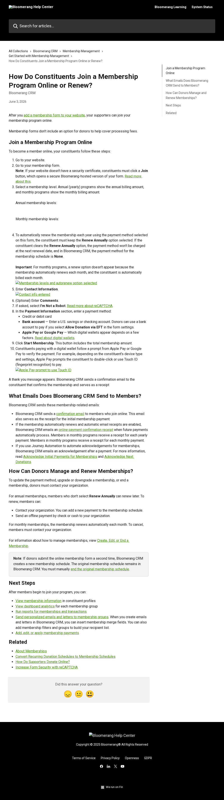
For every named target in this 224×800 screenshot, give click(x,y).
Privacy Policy (110, 758)
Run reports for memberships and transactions (51, 611)
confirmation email (70, 414)
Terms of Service (84, 758)
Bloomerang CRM (45, 51)
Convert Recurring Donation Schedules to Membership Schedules (66, 656)
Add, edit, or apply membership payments (47, 633)
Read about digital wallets (54, 338)
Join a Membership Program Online (185, 70)
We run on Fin (114, 787)
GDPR (148, 758)
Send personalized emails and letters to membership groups (62, 617)
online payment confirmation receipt (86, 430)
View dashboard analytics (35, 606)
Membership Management (81, 51)
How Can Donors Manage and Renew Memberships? (186, 95)
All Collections (18, 51)
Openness (132, 758)
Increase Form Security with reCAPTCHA (47, 667)
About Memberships (31, 651)
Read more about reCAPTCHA (89, 306)
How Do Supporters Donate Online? (43, 662)
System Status (202, 7)
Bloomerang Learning (170, 7)
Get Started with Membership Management (39, 56)
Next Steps (173, 105)
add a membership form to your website (54, 115)
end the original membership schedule (100, 569)
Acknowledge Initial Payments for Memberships (60, 457)
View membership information (38, 601)
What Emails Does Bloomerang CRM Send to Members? (187, 83)
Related (171, 113)
